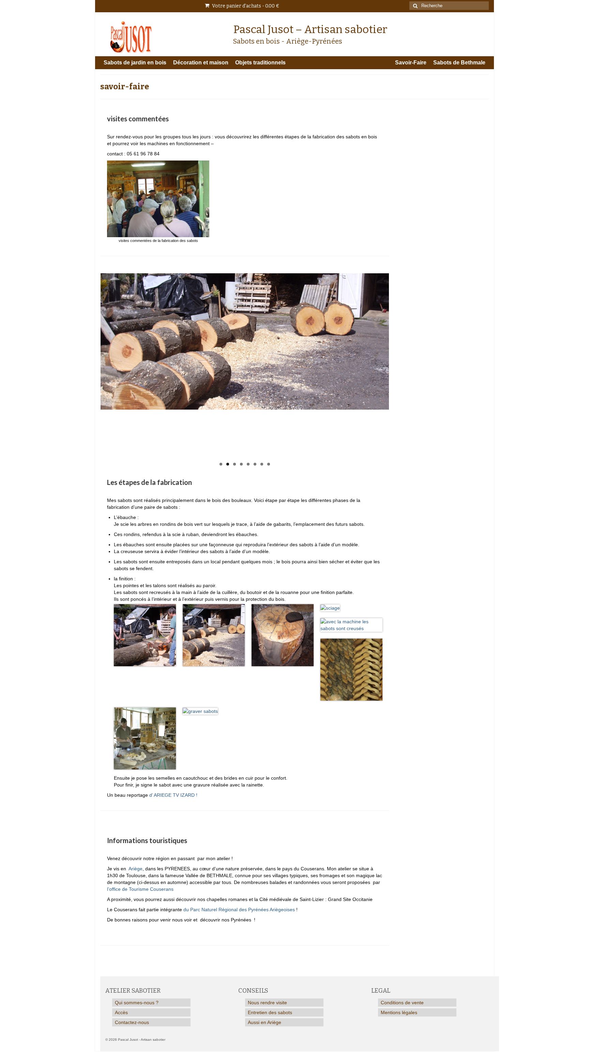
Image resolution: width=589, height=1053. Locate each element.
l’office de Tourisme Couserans (140, 889)
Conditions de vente (402, 1002)
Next (395, 371)
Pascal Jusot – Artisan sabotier (310, 29)
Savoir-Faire (410, 62)
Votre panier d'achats (245, 6)
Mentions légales (399, 1012)
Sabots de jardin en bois (135, 62)
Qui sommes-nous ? (136, 1002)
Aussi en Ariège (264, 1022)
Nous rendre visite (267, 1002)
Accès (121, 1012)
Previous (95, 371)
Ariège (135, 868)
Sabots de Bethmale (459, 62)
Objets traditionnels (260, 62)
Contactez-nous (132, 1022)
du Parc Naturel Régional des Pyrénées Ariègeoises (239, 909)
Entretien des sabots (270, 1012)
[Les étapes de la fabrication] (245, 341)
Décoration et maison (200, 62)
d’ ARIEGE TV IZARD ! (173, 795)
